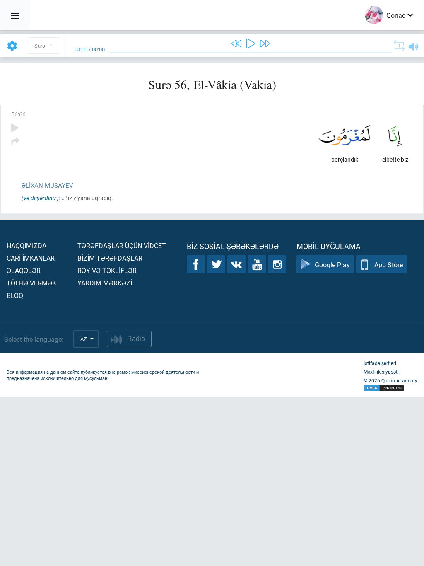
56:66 (18, 114)
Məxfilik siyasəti (381, 371)
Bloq (15, 295)
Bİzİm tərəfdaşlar (109, 258)
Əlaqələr (24, 270)
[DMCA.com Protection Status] (390, 388)
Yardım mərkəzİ (104, 282)
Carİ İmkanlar (31, 258)
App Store (388, 264)
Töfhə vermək (31, 282)
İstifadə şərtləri (380, 363)
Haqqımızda (26, 245)
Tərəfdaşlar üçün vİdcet (121, 245)
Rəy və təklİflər (107, 270)
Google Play (332, 264)
